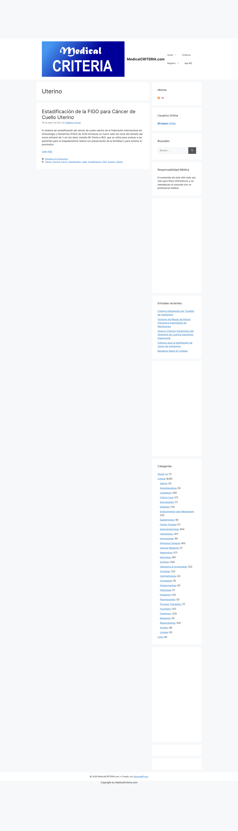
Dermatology (167, 502)
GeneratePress (140, 776)
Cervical (56, 162)
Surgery (164, 627)
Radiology (165, 618)
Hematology (166, 534)
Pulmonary (166, 613)
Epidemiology (167, 519)
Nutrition (164, 562)
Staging (111, 162)
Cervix (64, 162)
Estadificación (94, 162)
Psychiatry (165, 609)
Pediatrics (165, 594)
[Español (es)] (159, 97)
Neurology (165, 557)
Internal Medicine (169, 548)
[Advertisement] (82, 19)
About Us (163, 474)
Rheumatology (168, 623)
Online (167, 123)
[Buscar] (192, 150)
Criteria (162, 478)
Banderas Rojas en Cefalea (173, 351)
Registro (171, 63)
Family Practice (168, 524)
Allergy (163, 483)
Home (170, 55)
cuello (84, 162)
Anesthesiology (168, 488)
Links (160, 637)
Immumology (167, 538)
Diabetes (165, 507)
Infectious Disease (170, 543)
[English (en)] (162, 97)
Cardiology (166, 492)
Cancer (48, 162)
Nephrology (166, 552)
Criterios (186, 55)
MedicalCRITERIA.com (146, 59)
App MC (188, 63)
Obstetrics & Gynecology (56, 159)
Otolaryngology (168, 585)
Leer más (47, 151)
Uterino (119, 162)
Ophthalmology (168, 576)
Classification (74, 162)
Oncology (165, 571)
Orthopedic (166, 580)
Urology (164, 632)
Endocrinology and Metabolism (177, 511)
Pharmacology (168, 599)
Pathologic (165, 590)
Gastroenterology (169, 529)
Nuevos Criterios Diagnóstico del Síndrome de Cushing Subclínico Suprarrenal (176, 335)
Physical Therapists (170, 604)
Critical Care (166, 497)
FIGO (104, 162)
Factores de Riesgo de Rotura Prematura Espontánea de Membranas (174, 323)
